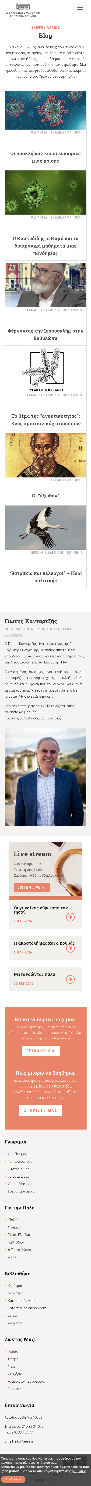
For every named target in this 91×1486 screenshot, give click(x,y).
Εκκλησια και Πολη (67, 132)
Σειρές (13, 1315)
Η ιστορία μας (18, 1169)
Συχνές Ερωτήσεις (21, 1191)
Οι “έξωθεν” (45, 496)
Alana (12, 1257)
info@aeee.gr (61, 1038)
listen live (29, 887)
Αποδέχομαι (13, 1479)
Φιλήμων (14, 1227)
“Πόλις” (13, 1220)
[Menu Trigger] (80, 9)
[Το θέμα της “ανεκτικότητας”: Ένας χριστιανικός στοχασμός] (45, 370)
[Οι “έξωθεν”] (45, 455)
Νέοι (11, 1366)
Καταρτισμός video (22, 1300)
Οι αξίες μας (17, 1154)
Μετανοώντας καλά (34, 974)
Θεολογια (39, 132)
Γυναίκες (14, 1389)
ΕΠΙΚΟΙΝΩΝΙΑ (40, 1050)
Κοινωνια (75, 552)
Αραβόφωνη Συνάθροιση (27, 1381)
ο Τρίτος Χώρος (20, 1250)
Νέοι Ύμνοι (16, 1293)
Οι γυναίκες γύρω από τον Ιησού (41, 910)
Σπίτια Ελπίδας (19, 1234)
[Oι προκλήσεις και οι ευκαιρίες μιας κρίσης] (45, 107)
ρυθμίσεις (79, 1471)
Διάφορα (15, 1323)
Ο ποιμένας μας (20, 1184)
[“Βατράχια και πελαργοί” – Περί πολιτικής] (45, 528)
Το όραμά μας (18, 1176)
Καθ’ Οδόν (16, 1242)
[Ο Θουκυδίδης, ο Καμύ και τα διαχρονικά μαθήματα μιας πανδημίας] (45, 192)
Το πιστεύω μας (20, 1161)
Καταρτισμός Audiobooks (27, 1308)
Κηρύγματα (16, 1286)
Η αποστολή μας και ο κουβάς (44, 943)
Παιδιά (13, 1351)
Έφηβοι (13, 1359)
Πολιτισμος (73, 310)
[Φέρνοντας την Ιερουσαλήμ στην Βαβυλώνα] (45, 285)
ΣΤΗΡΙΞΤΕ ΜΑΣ (40, 1110)
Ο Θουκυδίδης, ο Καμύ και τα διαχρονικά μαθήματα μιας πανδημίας (46, 245)
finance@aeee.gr (49, 1097)
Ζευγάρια (15, 1374)
